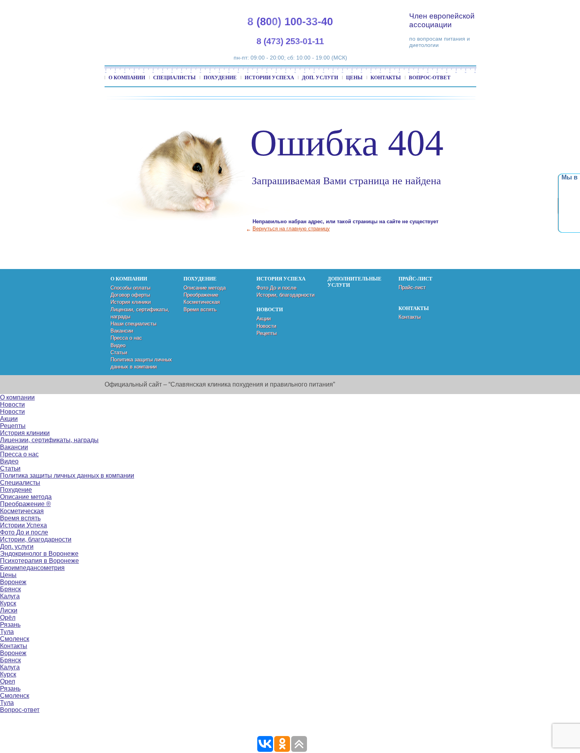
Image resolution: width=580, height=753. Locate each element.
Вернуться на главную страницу (291, 229)
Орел (7, 681)
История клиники (130, 302)
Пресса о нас (126, 338)
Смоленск (14, 638)
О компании (127, 77)
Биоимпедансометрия (32, 567)
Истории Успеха (269, 77)
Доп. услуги (320, 77)
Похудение (220, 77)
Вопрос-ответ (430, 77)
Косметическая (201, 302)
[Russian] (528, 8)
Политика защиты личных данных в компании (67, 475)
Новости (266, 326)
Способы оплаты (130, 288)
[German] (519, 8)
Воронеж (13, 582)
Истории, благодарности (285, 295)
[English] (510, 8)
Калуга (10, 596)
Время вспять (200, 309)
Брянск (10, 589)
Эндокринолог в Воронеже (39, 553)
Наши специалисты (133, 324)
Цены (354, 77)
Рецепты (266, 333)
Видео (117, 345)
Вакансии (121, 331)
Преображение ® (25, 504)
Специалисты (174, 77)
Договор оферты (130, 295)
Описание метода (204, 288)
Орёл (7, 617)
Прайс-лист (412, 287)
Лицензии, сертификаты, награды (49, 440)
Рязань (10, 624)
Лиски (8, 610)
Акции (263, 318)
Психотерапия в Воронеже (39, 560)
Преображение (200, 295)
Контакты (385, 77)
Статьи (118, 352)
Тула (7, 631)
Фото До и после (276, 288)
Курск (8, 603)
